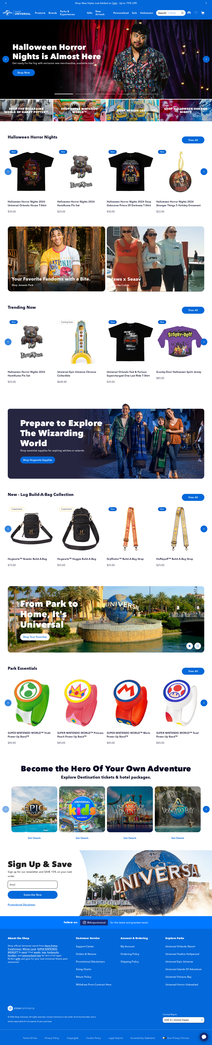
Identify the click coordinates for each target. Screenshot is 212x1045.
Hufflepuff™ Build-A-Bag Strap (174, 558)
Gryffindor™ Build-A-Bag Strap (125, 558)
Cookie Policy (93, 1038)
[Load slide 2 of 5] (84, 94)
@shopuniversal (96, 922)
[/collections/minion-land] (132, 110)
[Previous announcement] (6, 3)
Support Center (85, 946)
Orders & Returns (86, 954)
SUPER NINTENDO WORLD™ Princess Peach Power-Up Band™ (80, 734)
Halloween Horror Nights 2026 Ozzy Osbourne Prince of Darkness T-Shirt (129, 203)
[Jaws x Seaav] (155, 259)
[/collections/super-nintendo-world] (79, 110)
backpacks (53, 952)
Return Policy (83, 976)
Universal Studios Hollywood (182, 954)
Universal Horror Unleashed (181, 984)
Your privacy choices (177, 1038)
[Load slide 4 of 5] (127, 94)
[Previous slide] (5, 59)
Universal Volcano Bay (178, 976)
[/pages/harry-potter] (26, 110)
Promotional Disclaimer (21, 904)
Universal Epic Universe (179, 961)
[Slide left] (8, 171)
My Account (127, 946)
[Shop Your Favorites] (106, 619)
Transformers (14, 949)
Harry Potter (51, 945)
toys (44, 952)
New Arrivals (100, 13)
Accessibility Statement (143, 1038)
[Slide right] (204, 171)
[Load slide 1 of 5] (63, 94)
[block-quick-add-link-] (32, 171)
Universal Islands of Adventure (183, 969)
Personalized (121, 12)
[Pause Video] (197, 646)
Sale (134, 12)
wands (37, 952)
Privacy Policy (52, 1038)
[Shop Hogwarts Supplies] (106, 441)
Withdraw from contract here (93, 984)
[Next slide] (206, 59)
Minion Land (29, 949)
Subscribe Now (33, 894)
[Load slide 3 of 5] (106, 94)
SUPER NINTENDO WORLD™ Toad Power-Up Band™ (177, 734)
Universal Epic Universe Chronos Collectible (76, 373)
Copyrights (73, 1038)
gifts (18, 958)
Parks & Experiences (67, 13)
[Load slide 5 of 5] (148, 94)
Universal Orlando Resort (180, 946)
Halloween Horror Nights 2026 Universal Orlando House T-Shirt (27, 203)
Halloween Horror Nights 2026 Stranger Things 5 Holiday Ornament (178, 203)
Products (40, 12)
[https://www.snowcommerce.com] (21, 1008)
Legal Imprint (116, 1038)
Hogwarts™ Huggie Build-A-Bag (76, 558)
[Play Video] (189, 646)
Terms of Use (30, 1038)
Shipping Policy (130, 961)
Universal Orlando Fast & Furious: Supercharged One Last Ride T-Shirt (128, 373)
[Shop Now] (106, 59)
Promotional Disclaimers (90, 961)
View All (193, 140)
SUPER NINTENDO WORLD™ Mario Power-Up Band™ (128, 734)
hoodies (12, 955)
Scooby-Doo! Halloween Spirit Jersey (178, 371)
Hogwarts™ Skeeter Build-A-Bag (27, 558)
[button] (53, 13)
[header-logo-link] (17, 13)
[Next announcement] (206, 3)
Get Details (34, 838)
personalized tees (31, 955)
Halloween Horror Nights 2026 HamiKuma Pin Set (76, 203)
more (24, 952)
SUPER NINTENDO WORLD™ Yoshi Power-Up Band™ (29, 734)
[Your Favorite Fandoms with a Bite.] (56, 258)
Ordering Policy (130, 954)
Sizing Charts (83, 969)
